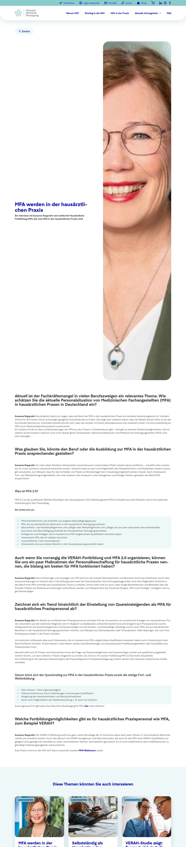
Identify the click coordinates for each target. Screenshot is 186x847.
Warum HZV (72, 13)
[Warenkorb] (153, 2)
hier (86, 705)
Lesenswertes (25, 799)
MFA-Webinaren (87, 750)
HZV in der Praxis (120, 13)
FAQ (169, 13)
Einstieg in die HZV (95, 13)
